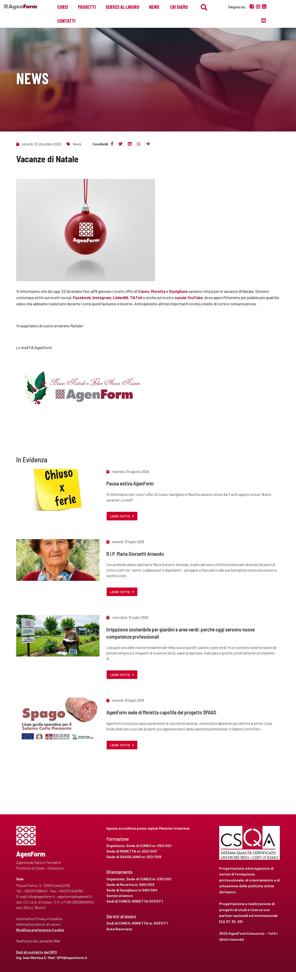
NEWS (154, 7)
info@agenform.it (41, 896)
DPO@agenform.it (72, 957)
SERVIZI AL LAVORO (122, 7)
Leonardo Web (49, 941)
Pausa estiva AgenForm (130, 483)
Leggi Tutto (120, 516)
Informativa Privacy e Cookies (39, 918)
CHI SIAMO (179, 7)
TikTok (136, 297)
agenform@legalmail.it (75, 896)
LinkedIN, (121, 297)
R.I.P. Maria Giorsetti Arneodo (135, 554)
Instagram (101, 297)
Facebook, (82, 297)
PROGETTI (87, 7)
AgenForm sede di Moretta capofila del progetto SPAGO (161, 712)
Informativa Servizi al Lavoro (38, 924)
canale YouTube (189, 297)
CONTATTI (66, 21)
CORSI (62, 7)
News (77, 144)
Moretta (158, 291)
